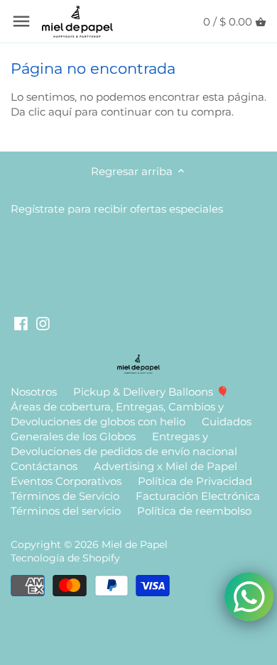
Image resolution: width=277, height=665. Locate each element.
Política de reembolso (194, 511)
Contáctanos (44, 466)
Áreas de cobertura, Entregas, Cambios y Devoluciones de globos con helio (117, 414)
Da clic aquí (41, 111)
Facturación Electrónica (198, 496)
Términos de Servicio (65, 496)
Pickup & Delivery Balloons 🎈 (151, 391)
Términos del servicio (66, 511)
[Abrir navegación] (21, 21)
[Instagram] (43, 322)
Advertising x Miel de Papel (165, 466)
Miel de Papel (135, 544)
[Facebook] (21, 322)
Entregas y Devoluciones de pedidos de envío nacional (124, 444)
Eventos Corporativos (66, 481)
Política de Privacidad (195, 481)
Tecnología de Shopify (65, 558)
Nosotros (34, 391)
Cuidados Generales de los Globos (131, 429)
